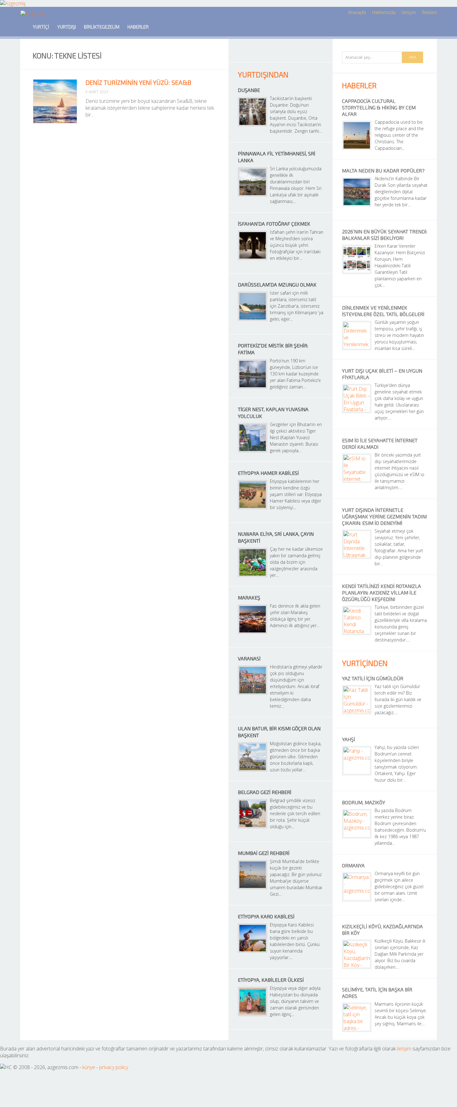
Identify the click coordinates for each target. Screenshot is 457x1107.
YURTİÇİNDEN (365, 663)
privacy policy (113, 1067)
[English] (161, 26)
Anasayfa (357, 12)
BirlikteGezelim (101, 27)
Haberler (138, 27)
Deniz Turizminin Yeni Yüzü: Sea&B (138, 82)
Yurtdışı (66, 27)
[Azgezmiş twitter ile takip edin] (265, 54)
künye (88, 1067)
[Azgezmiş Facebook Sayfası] (281, 54)
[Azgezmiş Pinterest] (311, 54)
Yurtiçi (41, 27)
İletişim (409, 12)
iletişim (404, 1048)
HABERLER (359, 85)
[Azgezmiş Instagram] (296, 54)
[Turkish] (178, 26)
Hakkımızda (383, 12)
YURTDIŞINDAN (263, 74)
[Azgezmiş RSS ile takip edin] (250, 54)
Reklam (429, 12)
